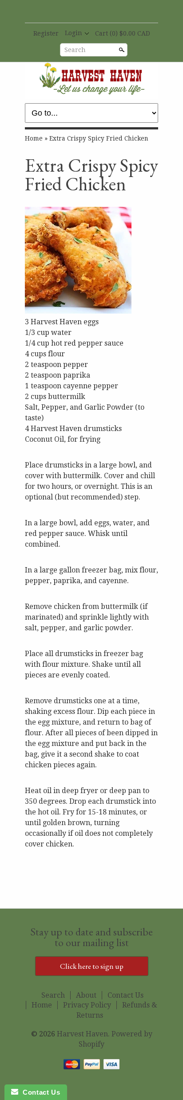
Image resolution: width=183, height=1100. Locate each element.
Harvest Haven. (84, 1034)
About (86, 995)
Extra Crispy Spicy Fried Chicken (98, 138)
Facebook (76, 12)
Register (46, 33)
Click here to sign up (91, 966)
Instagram (106, 12)
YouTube (91, 12)
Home (34, 138)
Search (75, 49)
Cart (122, 33)
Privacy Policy (87, 1005)
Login (73, 32)
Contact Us (125, 995)
